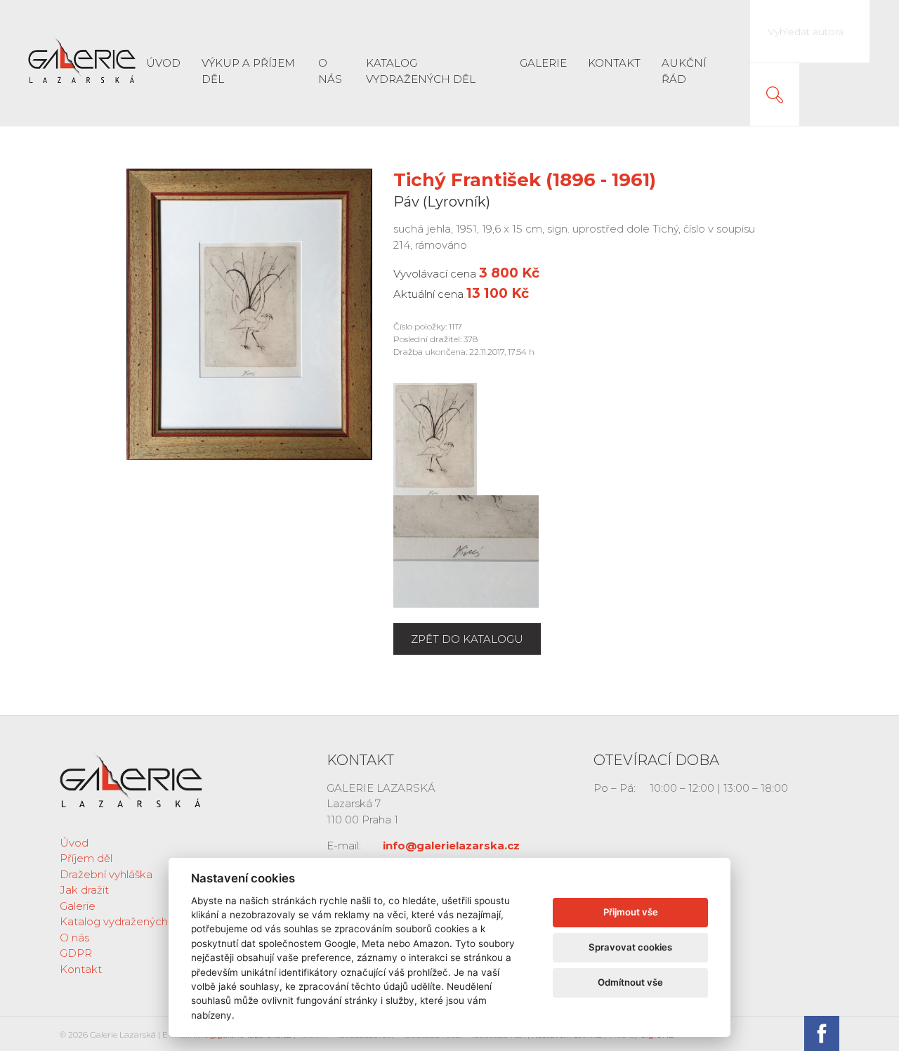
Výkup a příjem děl (248, 71)
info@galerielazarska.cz (451, 845)
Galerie (543, 63)
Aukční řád (684, 71)
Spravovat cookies (630, 947)
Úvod (163, 63)
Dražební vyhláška (106, 874)
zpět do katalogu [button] (467, 639)
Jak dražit (84, 889)
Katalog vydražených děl (420, 71)
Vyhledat (774, 94)
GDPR (76, 953)
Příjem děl (86, 858)
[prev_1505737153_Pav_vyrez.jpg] (435, 438)
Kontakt (614, 63)
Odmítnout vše (630, 982)
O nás (330, 71)
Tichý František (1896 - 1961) (524, 180)
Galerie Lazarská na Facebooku (821, 1033)
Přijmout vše (630, 912)
